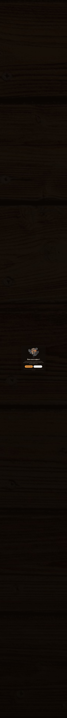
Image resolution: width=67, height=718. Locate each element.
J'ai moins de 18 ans (38, 366)
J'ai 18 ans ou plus (29, 366)
